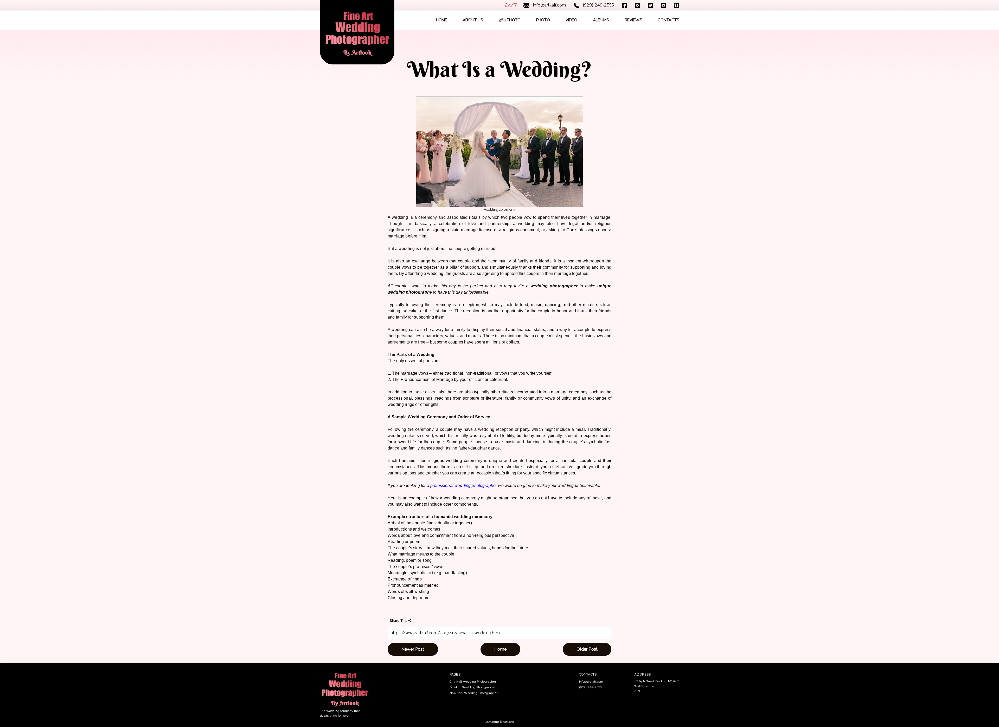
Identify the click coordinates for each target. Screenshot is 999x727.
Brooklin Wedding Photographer (473, 687)
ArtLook (508, 722)
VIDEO (572, 20)
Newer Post (412, 649)
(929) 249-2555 (598, 5)
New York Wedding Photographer (474, 693)
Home (500, 649)
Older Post (587, 649)
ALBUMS (601, 20)
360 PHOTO (510, 20)
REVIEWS (633, 20)
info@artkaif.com (549, 5)
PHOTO (543, 20)
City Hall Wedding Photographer (473, 681)
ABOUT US (473, 20)
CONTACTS (668, 20)
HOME (441, 20)
